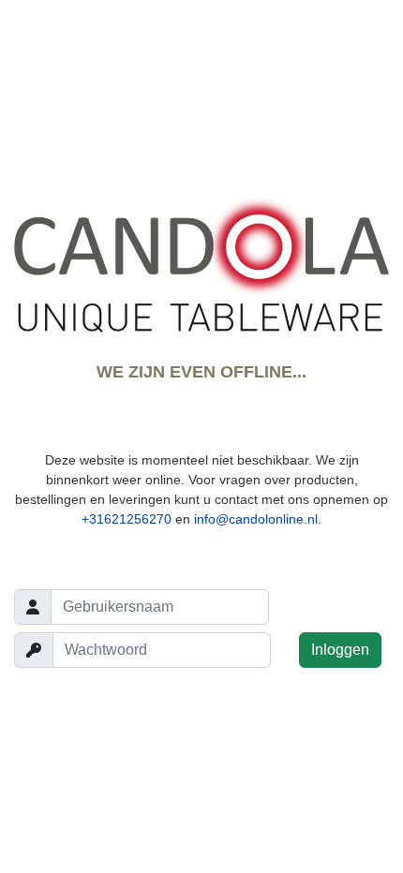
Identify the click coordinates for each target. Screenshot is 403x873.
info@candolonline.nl (256, 518)
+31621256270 (127, 518)
